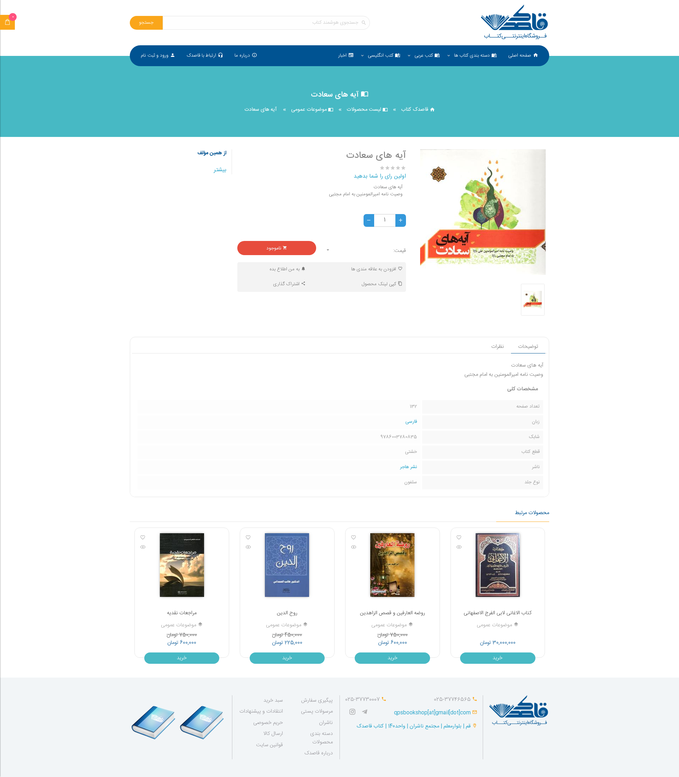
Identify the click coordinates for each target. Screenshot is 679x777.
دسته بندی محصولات (321, 738)
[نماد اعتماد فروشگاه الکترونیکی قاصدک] (154, 719)
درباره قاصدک (318, 753)
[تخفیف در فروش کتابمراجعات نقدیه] (282, 565)
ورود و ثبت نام (154, 55)
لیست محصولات (365, 109)
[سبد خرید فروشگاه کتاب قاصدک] (7, 22)
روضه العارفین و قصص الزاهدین (492, 613)
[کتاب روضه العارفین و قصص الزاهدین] (453, 548)
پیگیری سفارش (317, 700)
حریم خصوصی (268, 723)
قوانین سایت (269, 745)
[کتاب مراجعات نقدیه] (242, 548)
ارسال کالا (273, 734)
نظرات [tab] (497, 347)
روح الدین (387, 613)
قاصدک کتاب (415, 109)
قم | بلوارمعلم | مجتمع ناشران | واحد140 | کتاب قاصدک (413, 726)
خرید (492, 658)
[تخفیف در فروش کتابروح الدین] (387, 565)
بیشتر (220, 170)
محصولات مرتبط (532, 513)
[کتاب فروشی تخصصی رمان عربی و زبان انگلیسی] (366, 713)
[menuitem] (523, 56)
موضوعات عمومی (309, 109)
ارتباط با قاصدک (201, 55)
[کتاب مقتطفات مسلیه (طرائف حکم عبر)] (137, 548)
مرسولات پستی (317, 711)
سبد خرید (273, 700)
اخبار (342, 55)
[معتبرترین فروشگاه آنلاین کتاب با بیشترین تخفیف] (514, 23)
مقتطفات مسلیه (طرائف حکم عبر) (176, 613)
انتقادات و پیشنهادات (261, 711)
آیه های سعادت (260, 110)
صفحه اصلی (519, 55)
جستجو (146, 22)
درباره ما (242, 55)
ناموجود (274, 248)
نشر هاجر (408, 467)
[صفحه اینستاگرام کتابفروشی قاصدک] (354, 713)
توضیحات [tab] (528, 347)
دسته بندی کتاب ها (472, 55)
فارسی (411, 422)
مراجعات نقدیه (281, 613)
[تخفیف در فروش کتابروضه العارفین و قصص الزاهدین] (492, 565)
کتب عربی (423, 55)
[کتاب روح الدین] (348, 548)
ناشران (326, 723)
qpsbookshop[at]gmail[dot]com (432, 713)
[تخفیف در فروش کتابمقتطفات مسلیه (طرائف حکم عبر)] (176, 565)
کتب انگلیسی (380, 55)
